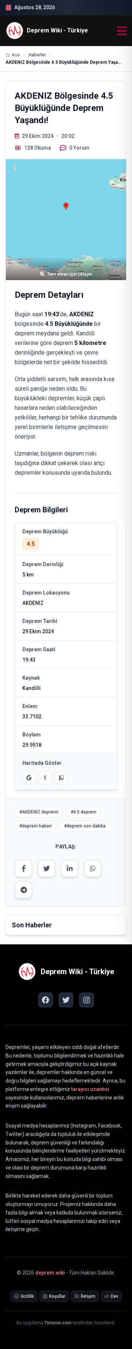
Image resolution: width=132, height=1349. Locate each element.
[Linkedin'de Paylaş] (69, 868)
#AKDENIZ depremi (38, 812)
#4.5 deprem (83, 812)
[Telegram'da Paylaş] (23, 890)
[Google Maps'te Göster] (29, 777)
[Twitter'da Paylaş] (46, 868)
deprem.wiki (50, 1273)
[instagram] (86, 1000)
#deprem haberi (35, 826)
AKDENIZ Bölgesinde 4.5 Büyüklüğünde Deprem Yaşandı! (64, 62)
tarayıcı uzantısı (90, 1089)
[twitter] (66, 1000)
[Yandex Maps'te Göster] (45, 777)
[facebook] (45, 1000)
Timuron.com (58, 1322)
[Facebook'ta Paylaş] (23, 868)
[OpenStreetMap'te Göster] (61, 777)
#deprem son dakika (85, 826)
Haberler (37, 54)
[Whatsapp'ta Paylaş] (93, 868)
